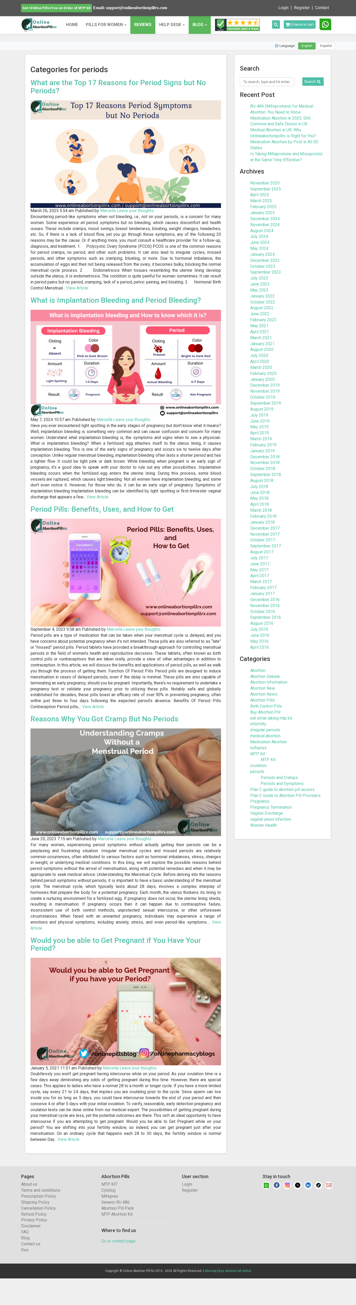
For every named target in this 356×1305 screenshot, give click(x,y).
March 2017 (261, 581)
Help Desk (170, 24)
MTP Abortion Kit (117, 1214)
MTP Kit (257, 753)
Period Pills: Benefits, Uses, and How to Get (102, 509)
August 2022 (261, 307)
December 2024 (265, 218)
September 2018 (265, 474)
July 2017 (259, 557)
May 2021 (259, 325)
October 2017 (262, 539)
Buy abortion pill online (235, 1271)
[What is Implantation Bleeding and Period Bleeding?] (125, 363)
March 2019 (261, 438)
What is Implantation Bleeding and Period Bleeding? (115, 300)
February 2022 (263, 319)
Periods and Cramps (279, 777)
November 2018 (265, 462)
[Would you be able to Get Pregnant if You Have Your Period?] (125, 1011)
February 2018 (263, 516)
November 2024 (265, 224)
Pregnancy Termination (271, 807)
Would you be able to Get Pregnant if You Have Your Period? (115, 944)
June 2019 (259, 421)
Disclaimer (31, 1225)
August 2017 (261, 551)
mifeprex (258, 747)
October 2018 (262, 468)
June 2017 (259, 563)
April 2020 (259, 361)
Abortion (258, 670)
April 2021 (259, 331)
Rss (24, 1249)
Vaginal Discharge (266, 813)
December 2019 (265, 385)
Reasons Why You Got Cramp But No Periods (104, 719)
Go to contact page (118, 1241)
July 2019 (259, 415)
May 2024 (259, 248)
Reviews (142, 24)
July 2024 (259, 236)
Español (326, 46)
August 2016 (261, 623)
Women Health (263, 825)
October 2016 (262, 611)
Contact (322, 7)
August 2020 (261, 349)
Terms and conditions (40, 1190)
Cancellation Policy (38, 1208)
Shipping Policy (35, 1202)
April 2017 (259, 575)
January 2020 (262, 379)
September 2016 (265, 617)
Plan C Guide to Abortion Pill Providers (285, 795)
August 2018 (261, 480)
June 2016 (259, 635)
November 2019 (265, 391)
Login (283, 7)
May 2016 (259, 641)
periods (257, 771)
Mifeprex (109, 1196)
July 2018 (259, 486)
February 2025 (263, 206)
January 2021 (262, 343)
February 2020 (263, 373)
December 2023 (265, 260)
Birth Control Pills (266, 706)
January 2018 (262, 522)
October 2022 (262, 302)
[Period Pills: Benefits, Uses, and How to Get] (125, 572)
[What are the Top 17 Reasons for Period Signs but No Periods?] (125, 153)
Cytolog (108, 1190)
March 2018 (261, 510)
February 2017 (263, 587)
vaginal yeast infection (270, 819)
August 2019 (261, 409)
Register (302, 7)
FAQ (25, 1231)
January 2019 (262, 450)
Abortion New (262, 688)
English (307, 46)
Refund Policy (34, 1214)
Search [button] (310, 81)
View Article (77, 288)
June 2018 (259, 492)
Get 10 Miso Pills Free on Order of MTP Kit (56, 8)
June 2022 (259, 313)
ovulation (258, 765)
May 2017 (259, 569)
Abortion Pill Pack (117, 1208)
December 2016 (265, 599)
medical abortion (265, 735)
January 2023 (262, 296)
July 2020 (259, 355)
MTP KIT (109, 1184)
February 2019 (263, 444)
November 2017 (265, 534)
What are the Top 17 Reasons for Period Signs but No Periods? (118, 86)
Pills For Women (105, 24)
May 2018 (259, 498)
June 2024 (259, 242)
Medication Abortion (268, 741)
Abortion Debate (265, 676)
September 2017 (265, 545)
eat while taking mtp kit (271, 718)
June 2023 (259, 284)
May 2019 (259, 426)
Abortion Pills (262, 700)
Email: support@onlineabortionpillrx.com (130, 7)
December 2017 (265, 528)
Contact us (30, 1243)
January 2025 (262, 212)
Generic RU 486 (115, 1202)
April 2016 (259, 647)
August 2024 (261, 230)
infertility (258, 723)
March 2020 (261, 367)
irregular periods (265, 729)
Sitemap (210, 1271)
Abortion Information (268, 682)
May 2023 (259, 290)
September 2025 (265, 189)
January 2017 (262, 593)
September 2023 (265, 272)
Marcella (108, 210)
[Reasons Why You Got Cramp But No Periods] (125, 782)
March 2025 (261, 200)
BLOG (198, 24)
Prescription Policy (38, 1196)
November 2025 (265, 183)
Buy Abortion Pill (265, 712)
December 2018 (265, 456)
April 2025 (259, 194)
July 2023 (259, 278)
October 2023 (262, 266)
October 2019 (262, 397)
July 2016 (259, 629)
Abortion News (263, 694)
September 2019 (265, 403)
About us (29, 1184)
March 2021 (261, 337)
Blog (25, 1237)
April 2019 (259, 432)
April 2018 (259, 504)
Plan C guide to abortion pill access (282, 789)
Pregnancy (259, 801)
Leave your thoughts (135, 210)
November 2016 (265, 605)
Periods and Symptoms (282, 783)
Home (72, 24)
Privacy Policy (34, 1219)
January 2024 (262, 254)
